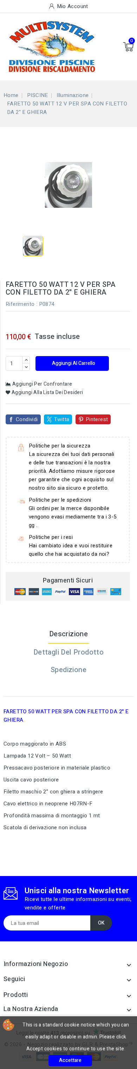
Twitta (61, 419)
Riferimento (20, 304)
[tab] (68, 687)
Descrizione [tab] (68, 634)
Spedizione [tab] (68, 670)
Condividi (27, 419)
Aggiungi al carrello (73, 363)
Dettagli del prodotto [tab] (68, 652)
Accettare (70, 1060)
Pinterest (97, 419)
